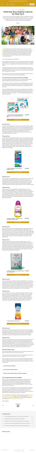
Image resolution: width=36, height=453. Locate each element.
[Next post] (33, 405)
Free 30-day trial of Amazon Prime (16, 398)
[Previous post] (2, 405)
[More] (16, 4)
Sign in (27, 4)
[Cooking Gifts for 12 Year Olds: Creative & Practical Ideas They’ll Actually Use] (18, 421)
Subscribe (32, 4)
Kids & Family (12, 4)
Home (7, 4)
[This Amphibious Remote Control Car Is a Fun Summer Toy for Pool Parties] (18, 416)
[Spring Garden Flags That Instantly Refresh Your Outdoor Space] (18, 419)
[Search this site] (24, 4)
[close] (35, 1)
